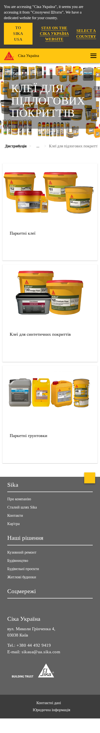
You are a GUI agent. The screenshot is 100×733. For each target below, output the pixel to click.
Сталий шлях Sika (22, 507)
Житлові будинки (21, 577)
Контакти (15, 515)
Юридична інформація (51, 710)
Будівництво (17, 560)
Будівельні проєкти (23, 569)
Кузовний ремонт (21, 552)
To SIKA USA (18, 33)
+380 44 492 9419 (34, 645)
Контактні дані (48, 703)
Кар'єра (13, 524)
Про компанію (19, 499)
